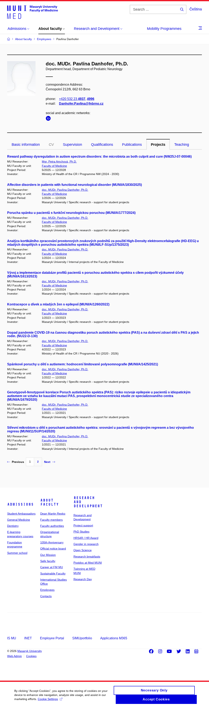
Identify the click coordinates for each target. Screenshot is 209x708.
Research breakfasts (86, 556)
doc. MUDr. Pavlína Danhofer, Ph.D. (65, 189)
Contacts (46, 596)
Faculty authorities (52, 525)
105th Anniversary (51, 542)
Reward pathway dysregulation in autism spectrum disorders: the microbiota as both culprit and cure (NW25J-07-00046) (99, 156)
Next (47, 461)
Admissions (20, 504)
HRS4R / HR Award (85, 538)
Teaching (181, 144)
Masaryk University (29, 651)
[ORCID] (49, 119)
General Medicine (18, 519)
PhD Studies (81, 531)
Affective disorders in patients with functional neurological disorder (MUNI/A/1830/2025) (74, 184)
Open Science (82, 550)
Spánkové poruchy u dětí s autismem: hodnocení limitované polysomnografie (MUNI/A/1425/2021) (82, 364)
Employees (47, 589)
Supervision (72, 144)
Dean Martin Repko (52, 513)
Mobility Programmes (164, 29)
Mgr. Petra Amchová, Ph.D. (59, 161)
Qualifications (102, 144)
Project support (83, 525)
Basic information (26, 144)
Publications (132, 144)
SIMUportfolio (82, 638)
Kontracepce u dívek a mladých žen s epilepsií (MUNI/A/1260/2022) (58, 304)
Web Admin (14, 656)
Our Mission (48, 555)
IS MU (11, 638)
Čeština (195, 9)
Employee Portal (52, 638)
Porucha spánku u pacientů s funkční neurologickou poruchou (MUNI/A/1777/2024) (71, 212)
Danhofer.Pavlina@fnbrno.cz (81, 103)
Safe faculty (47, 561)
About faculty (49, 502)
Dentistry (13, 525)
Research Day (82, 579)
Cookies (31, 656)
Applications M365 (113, 638)
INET (28, 638)
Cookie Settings (48, 699)
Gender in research (86, 544)
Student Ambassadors (21, 513)
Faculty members (51, 519)
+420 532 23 (72, 99)
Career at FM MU (51, 567)
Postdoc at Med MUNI (87, 562)
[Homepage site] (32, 12)
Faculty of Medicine (54, 165)
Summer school (17, 552)
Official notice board (53, 548)
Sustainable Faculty (53, 573)
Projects (158, 144)
